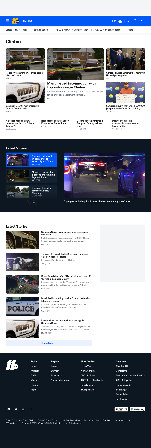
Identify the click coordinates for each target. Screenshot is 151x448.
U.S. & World (87, 366)
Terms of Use (89, 420)
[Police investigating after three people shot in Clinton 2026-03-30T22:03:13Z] (25, 59)
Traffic (34, 375)
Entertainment (88, 385)
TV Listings (121, 390)
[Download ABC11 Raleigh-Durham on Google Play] (137, 409)
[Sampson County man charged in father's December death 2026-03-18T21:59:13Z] (25, 93)
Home (34, 366)
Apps (33, 390)
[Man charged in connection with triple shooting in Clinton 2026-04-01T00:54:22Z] (75, 64)
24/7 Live (27, 20)
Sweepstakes (87, 390)
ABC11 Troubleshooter (92, 380)
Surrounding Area (60, 380)
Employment (122, 399)
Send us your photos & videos (130, 375)
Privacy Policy (11, 420)
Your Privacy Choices (27, 420)
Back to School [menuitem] (41, 29)
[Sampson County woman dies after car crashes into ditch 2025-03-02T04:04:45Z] (22, 240)
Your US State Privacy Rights (70, 420)
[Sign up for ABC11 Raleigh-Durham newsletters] (30, 409)
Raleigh (54, 366)
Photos (34, 385)
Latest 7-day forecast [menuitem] (16, 29)
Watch (34, 380)
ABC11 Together (124, 380)
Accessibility (122, 394)
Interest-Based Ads (103, 420)
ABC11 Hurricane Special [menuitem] (107, 29)
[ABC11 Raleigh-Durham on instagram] (23, 409)
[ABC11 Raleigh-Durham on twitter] (16, 409)
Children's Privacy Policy (47, 420)
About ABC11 (123, 366)
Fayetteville (56, 375)
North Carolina (88, 371)
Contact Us (121, 371)
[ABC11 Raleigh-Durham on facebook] (9, 409)
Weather (35, 371)
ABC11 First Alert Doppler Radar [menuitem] (72, 29)
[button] (7, 21)
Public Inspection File (122, 420)
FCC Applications (12, 423)
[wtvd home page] (12, 365)
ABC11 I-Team (88, 375)
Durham (55, 371)
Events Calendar (124, 385)
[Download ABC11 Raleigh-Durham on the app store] (121, 409)
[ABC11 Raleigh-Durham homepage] (15, 21)
